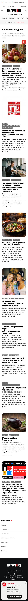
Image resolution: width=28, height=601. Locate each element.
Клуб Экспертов (8, 6)
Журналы (3, 546)
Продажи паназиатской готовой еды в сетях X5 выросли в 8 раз (13, 360)
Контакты (4, 551)
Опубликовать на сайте (14, 14)
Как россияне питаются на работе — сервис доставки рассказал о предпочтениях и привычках (13, 187)
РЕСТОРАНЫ (22, 6)
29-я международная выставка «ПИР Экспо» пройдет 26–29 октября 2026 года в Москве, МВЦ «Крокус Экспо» (14, 489)
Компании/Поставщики (8, 538)
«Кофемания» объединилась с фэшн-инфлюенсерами (12, 303)
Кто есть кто (4, 542)
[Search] (26, 11)
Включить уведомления (14, 596)
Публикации (12, 18)
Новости (4, 18)
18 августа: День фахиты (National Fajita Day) (13, 244)
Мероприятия (20, 18)
